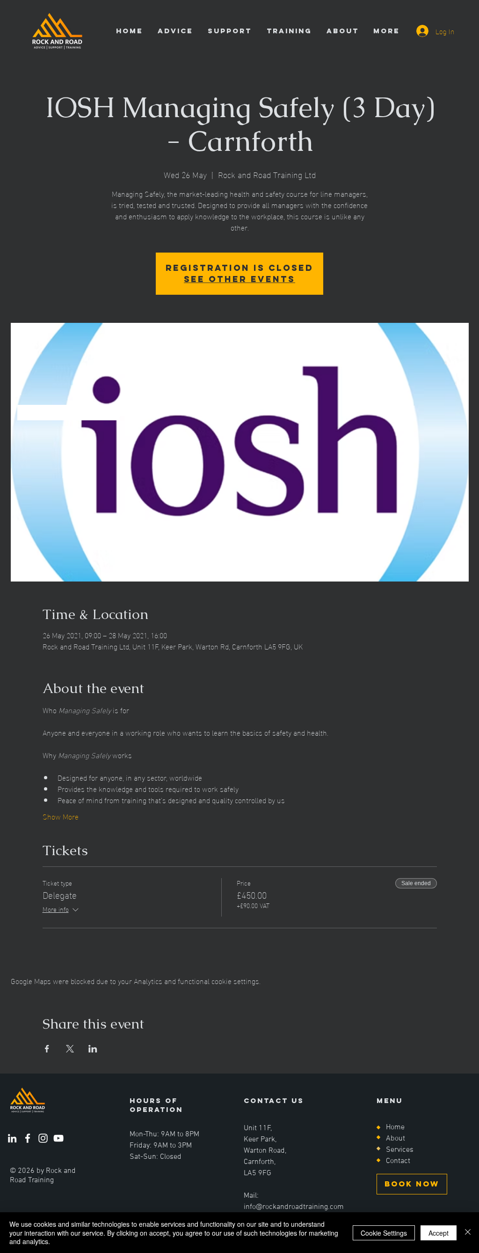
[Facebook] (28, 1138)
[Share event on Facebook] (47, 1048)
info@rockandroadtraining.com (294, 1207)
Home (395, 1127)
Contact (398, 1161)
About (395, 1138)
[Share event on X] (69, 1048)
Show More (61, 816)
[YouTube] (58, 1138)
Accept (438, 1233)
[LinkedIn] (12, 1138)
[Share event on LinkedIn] (92, 1048)
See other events (239, 279)
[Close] (467, 1233)
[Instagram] (43, 1138)
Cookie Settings (384, 1233)
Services (400, 1150)
